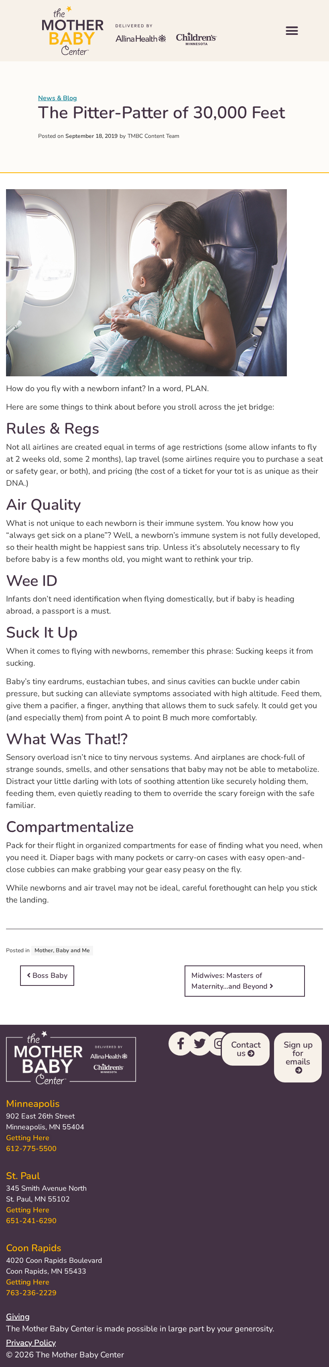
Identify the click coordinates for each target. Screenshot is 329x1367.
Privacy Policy (31, 1342)
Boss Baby (48, 975)
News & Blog (57, 98)
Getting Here (27, 1138)
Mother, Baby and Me (62, 950)
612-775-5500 (31, 1148)
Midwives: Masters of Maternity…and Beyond (230, 981)
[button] (292, 31)
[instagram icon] (219, 1044)
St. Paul (23, 1175)
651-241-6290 (31, 1221)
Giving (18, 1316)
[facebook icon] (181, 1044)
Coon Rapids (33, 1248)
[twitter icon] (200, 1044)
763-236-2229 (31, 1293)
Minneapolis (33, 1103)
